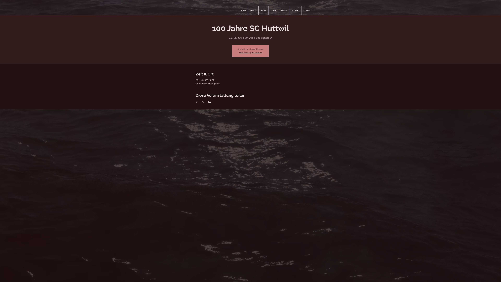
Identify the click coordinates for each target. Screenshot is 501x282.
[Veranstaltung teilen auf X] (203, 102)
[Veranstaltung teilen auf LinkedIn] (209, 102)
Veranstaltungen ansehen (251, 52)
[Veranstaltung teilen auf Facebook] (197, 102)
